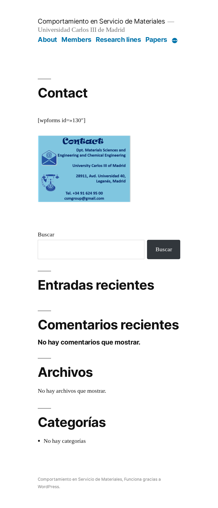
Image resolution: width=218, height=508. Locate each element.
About (47, 39)
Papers (156, 39)
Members (76, 39)
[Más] (174, 40)
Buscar (46, 234)
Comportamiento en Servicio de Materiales (101, 21)
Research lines (118, 39)
